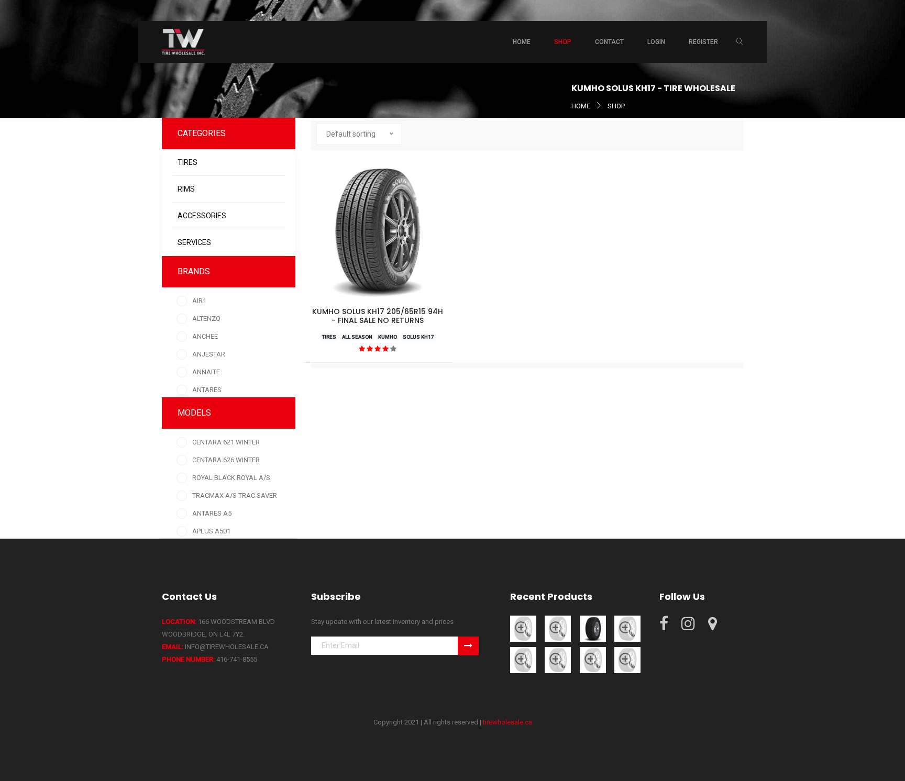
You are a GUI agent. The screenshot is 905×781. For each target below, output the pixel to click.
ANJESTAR (208, 354)
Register (703, 42)
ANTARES (207, 390)
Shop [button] (562, 42)
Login (656, 42)
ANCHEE (205, 336)
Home (522, 42)
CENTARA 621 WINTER (226, 442)
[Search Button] (739, 42)
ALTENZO (206, 318)
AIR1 (199, 301)
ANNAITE (206, 372)
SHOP (616, 106)
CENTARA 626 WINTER (226, 460)
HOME (580, 106)
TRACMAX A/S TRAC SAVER (234, 495)
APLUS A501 (211, 531)
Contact (609, 42)
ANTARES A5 (211, 513)
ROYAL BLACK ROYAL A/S (231, 478)
